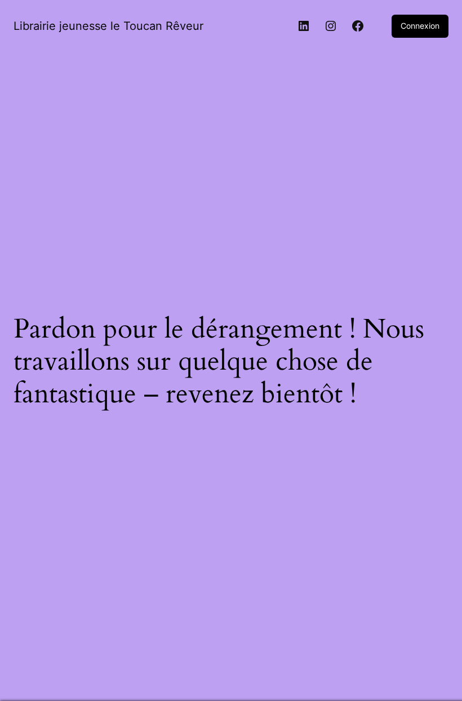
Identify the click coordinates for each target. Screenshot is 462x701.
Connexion (420, 25)
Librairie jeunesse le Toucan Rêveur (108, 26)
